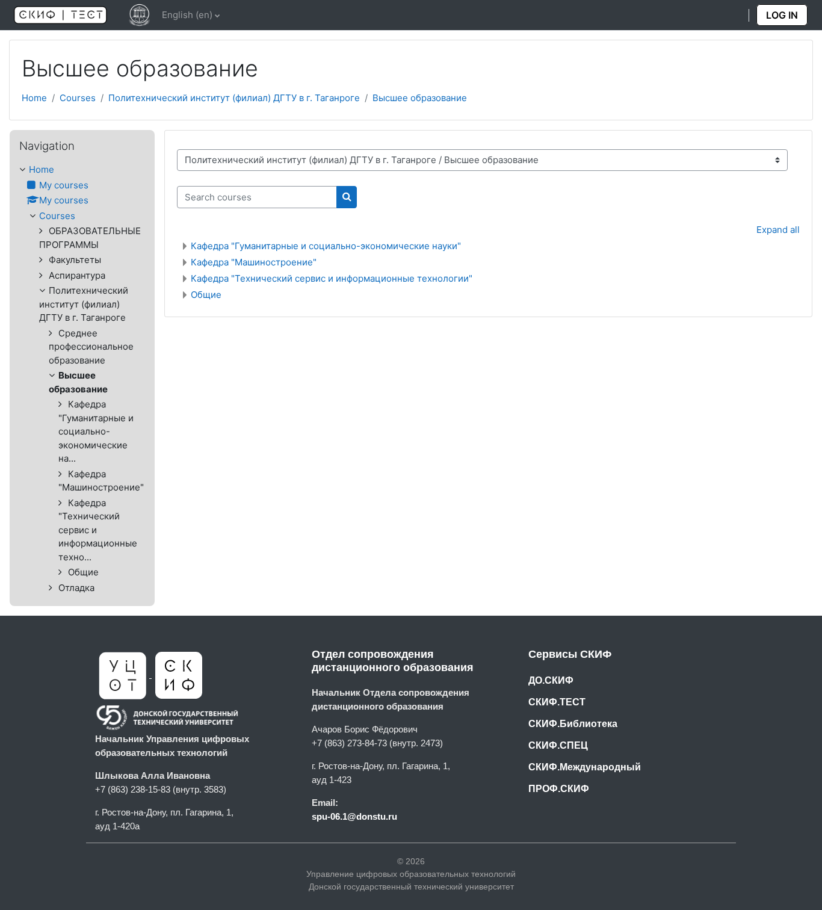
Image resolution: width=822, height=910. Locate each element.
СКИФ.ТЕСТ (557, 702)
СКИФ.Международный (584, 767)
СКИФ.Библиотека (572, 724)
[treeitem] (82, 379)
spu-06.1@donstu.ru (354, 816)
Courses (78, 98)
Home (34, 98)
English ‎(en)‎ (187, 14)
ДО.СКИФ (550, 680)
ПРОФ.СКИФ (558, 789)
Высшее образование (419, 98)
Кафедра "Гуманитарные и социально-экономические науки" (326, 246)
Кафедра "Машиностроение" (254, 262)
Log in (782, 15)
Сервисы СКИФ (569, 654)
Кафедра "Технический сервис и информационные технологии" (331, 278)
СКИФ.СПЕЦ (558, 745)
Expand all (778, 229)
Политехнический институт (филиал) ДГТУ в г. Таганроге (234, 98)
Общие (206, 294)
